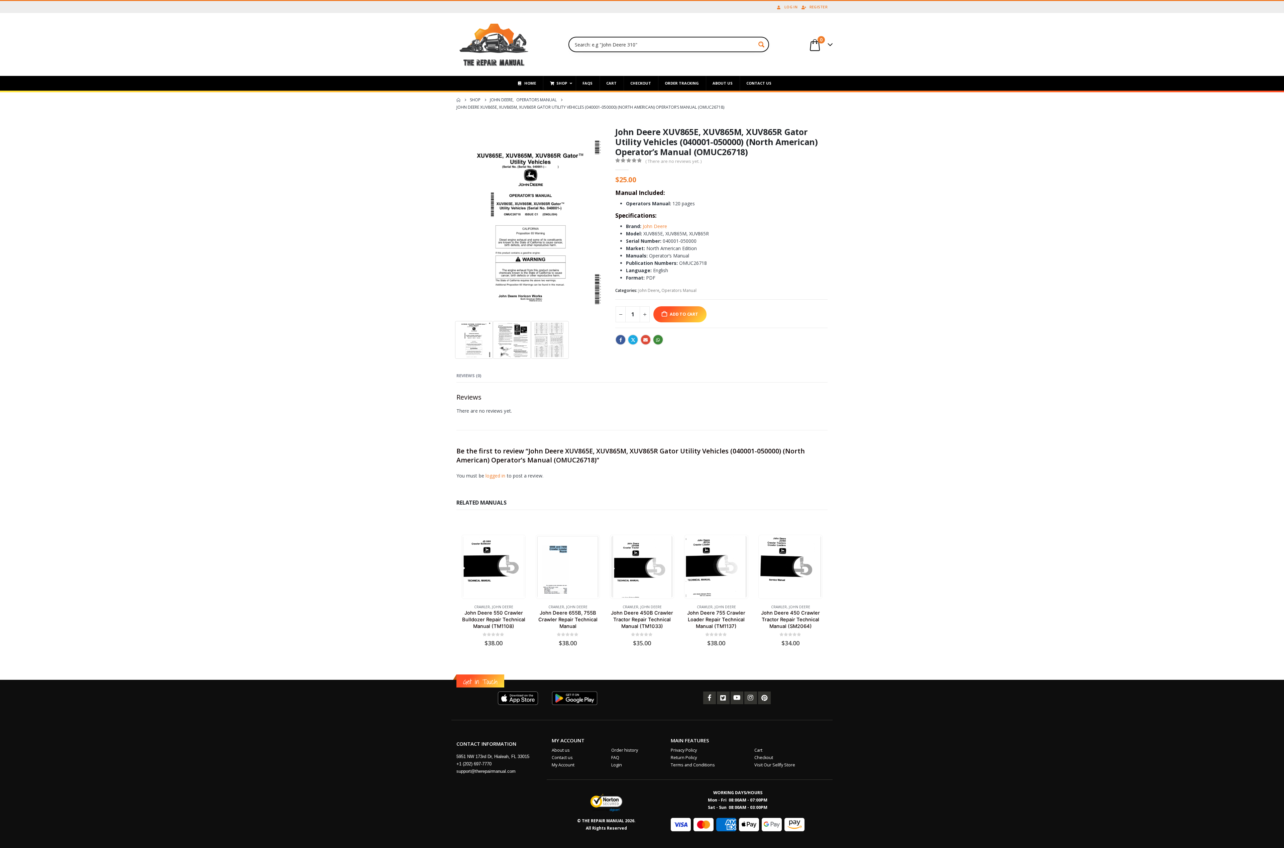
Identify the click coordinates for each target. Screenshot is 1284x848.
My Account (563, 765)
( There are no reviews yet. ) (673, 161)
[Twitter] (723, 698)
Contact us (562, 757)
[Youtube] (737, 698)
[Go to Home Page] (458, 100)
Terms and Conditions (693, 765)
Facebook (620, 339)
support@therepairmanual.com (486, 771)
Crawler (482, 607)
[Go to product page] (493, 566)
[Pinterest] (764, 698)
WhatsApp (658, 339)
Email (645, 339)
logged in (496, 475)
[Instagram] (750, 698)
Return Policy (684, 757)
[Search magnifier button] (761, 44)
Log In (790, 6)
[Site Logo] (494, 44)
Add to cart (684, 314)
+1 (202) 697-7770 (474, 763)
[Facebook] (709, 698)
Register (819, 6)
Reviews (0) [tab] (468, 376)
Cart (758, 750)
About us (561, 750)
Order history (624, 750)
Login (616, 765)
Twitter (633, 339)
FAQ (615, 757)
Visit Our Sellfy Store (774, 765)
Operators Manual (679, 290)
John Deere (655, 226)
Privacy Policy (684, 750)
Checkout (763, 757)
